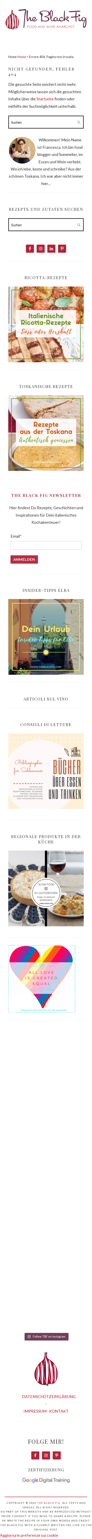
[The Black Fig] (46, 33)
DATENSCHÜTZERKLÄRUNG (49, 1396)
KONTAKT (59, 1411)
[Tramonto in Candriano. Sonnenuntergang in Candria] (46, 1211)
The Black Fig (49, 1502)
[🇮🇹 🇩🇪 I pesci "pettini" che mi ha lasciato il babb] (46, 1068)
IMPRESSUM (35, 1411)
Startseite (45, 98)
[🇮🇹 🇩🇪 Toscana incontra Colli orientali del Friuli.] (46, 1258)
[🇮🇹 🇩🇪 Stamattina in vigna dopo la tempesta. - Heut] (46, 1163)
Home (21, 57)
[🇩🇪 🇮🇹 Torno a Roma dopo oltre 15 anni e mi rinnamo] (46, 1306)
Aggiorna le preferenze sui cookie (29, 1535)
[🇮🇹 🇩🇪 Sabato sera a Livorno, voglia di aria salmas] (46, 1116)
